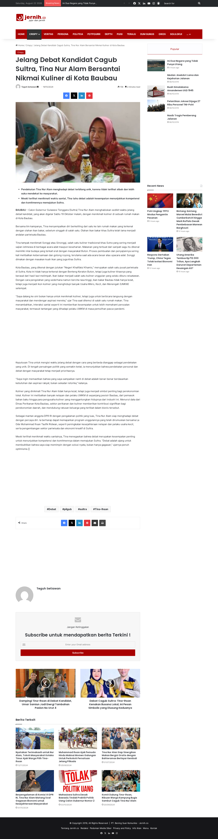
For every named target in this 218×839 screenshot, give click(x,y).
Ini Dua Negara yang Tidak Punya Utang (82, 3)
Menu (146, 828)
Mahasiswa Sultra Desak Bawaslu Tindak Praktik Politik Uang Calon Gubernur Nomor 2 (76, 797)
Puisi (120, 34)
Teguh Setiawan (28, 87)
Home (21, 34)
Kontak (153, 828)
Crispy (33, 34)
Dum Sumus (147, 34)
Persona (63, 34)
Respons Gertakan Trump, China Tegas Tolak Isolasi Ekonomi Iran (159, 259)
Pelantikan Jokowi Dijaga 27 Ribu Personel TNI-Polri (183, 103)
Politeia (78, 34)
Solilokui (176, 34)
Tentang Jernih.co (70, 828)
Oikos (162, 34)
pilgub (68, 509)
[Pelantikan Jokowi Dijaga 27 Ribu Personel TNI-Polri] (156, 106)
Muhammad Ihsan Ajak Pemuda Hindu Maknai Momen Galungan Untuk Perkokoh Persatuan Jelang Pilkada (77, 757)
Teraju (131, 34)
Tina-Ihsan (101, 509)
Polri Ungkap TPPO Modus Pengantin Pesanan (158, 214)
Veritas (48, 34)
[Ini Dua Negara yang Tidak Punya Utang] (156, 65)
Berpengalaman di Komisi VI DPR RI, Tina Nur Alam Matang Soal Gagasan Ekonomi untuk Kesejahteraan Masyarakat (34, 799)
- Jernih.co (143, 823)
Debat (52, 509)
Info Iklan (136, 828)
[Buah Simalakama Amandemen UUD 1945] (156, 91)
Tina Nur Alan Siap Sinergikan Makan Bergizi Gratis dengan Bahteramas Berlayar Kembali (119, 755)
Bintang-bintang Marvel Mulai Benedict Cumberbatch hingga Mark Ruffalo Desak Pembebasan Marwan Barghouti (189, 219)
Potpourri (93, 34)
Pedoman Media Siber (101, 828)
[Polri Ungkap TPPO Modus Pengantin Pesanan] (160, 200)
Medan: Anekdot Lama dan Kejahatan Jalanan (183, 77)
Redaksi (84, 828)
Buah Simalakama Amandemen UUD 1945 (180, 88)
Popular (174, 49)
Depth (108, 34)
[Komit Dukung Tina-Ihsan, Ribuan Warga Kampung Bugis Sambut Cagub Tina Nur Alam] (121, 781)
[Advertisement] (141, 17)
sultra (83, 509)
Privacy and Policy (122, 828)
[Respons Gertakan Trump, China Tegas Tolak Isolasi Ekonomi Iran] (160, 244)
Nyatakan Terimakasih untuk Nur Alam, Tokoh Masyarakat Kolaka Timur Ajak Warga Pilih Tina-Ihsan (35, 757)
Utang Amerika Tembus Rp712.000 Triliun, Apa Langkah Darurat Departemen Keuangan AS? (189, 261)
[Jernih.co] (32, 18)
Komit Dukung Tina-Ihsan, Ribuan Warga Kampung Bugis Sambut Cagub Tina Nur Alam (119, 797)
